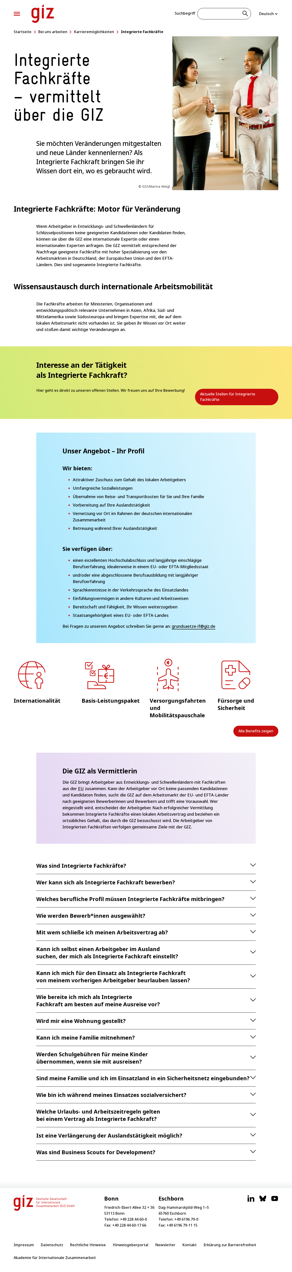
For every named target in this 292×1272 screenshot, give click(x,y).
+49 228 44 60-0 (133, 1219)
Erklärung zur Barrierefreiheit (229, 1244)
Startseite (22, 31)
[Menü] (16, 14)
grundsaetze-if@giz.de (193, 626)
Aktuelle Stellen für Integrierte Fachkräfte (227, 398)
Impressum (24, 1244)
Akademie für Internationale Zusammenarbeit (55, 1257)
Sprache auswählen (268, 14)
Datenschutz (52, 1244)
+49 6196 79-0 (186, 1219)
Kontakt (189, 1244)
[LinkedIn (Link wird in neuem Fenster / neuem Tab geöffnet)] (251, 1200)
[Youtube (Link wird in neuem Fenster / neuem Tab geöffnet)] (274, 1200)
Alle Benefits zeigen (255, 730)
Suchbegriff (185, 13)
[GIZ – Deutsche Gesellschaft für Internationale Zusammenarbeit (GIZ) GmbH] (42, 14)
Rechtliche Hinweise (88, 1244)
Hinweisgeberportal (130, 1244)
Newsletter (165, 1244)
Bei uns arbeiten (52, 31)
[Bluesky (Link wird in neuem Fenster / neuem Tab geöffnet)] (262, 1200)
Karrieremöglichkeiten (94, 31)
